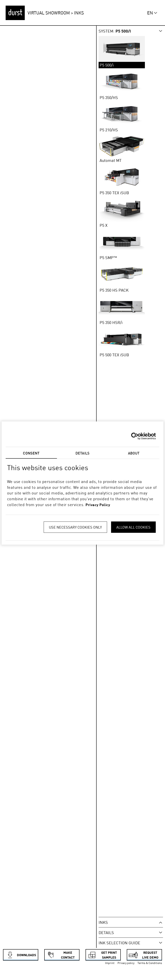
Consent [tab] (31, 453)
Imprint (109, 963)
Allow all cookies (133, 527)
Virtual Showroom (49, 12)
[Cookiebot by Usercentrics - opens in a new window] (138, 436)
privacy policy (98, 504)
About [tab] (134, 453)
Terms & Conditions (149, 963)
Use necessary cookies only (75, 527)
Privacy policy (126, 963)
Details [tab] (82, 453)
